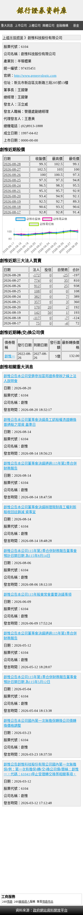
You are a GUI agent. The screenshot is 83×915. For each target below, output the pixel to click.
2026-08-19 (12, 201)
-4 (66, 323)
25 (66, 286)
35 (66, 280)
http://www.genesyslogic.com (35, 75)
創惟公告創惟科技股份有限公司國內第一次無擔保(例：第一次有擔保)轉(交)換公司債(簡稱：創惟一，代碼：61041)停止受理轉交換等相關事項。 (41, 769)
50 (49, 312)
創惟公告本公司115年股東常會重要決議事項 (37, 594)
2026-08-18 (12, 207)
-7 (66, 318)
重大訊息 (7, 25)
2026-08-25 (12, 180)
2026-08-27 (12, 169)
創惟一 (10, 356)
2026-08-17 (12, 212)
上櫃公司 (35, 25)
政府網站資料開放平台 (50, 910)
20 (49, 307)
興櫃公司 (48, 25)
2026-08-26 (12, 175)
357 (37, 302)
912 (37, 286)
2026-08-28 (12, 164)
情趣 (9, 901)
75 (38, 323)
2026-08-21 (12, 191)
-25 (65, 275)
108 (37, 291)
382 (37, 296)
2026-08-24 (12, 185)
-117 (36, 318)
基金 (76, 25)
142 (37, 312)
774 (37, 280)
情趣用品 (47, 901)
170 (37, 307)
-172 (36, 275)
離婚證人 (24, 901)
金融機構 (62, 25)
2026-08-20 (12, 196)
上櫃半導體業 (13, 38)
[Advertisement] (41, 850)
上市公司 (21, 25)
